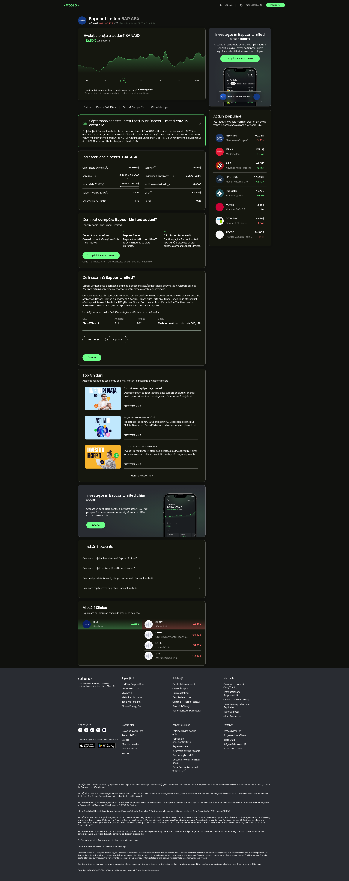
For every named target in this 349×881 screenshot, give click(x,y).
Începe (92, 357)
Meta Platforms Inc (132, 697)
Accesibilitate (129, 748)
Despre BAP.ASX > (106, 107)
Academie (146, 261)
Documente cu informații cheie (186, 761)
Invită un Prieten (232, 731)
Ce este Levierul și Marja (236, 699)
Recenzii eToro (129, 735)
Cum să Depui (180, 688)
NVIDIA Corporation (133, 684)
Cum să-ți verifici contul (186, 701)
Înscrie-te (275, 5)
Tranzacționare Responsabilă (231, 694)
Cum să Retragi (180, 693)
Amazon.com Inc (131, 688)
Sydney (117, 339)
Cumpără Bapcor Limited (240, 58)
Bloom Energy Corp (132, 706)
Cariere (125, 740)
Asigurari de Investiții (234, 744)
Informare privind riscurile (186, 751)
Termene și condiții (182, 755)
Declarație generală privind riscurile (93, 846)
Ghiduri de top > (160, 107)
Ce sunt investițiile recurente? (140, 446)
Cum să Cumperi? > (134, 107)
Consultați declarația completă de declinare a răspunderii (119, 834)
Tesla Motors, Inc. (131, 701)
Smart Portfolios (232, 748)
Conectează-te (254, 5)
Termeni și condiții (118, 846)
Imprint (126, 753)
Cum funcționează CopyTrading (233, 686)
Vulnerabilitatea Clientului (186, 710)
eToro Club (229, 740)
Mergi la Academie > (142, 475)
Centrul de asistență (183, 684)
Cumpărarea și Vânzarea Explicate (236, 706)
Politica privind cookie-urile (185, 733)
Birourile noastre (130, 744)
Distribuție (94, 339)
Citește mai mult (132, 406)
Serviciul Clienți (180, 706)
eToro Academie (232, 716)
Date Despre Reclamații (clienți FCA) (185, 769)
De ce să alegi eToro (132, 731)
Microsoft (127, 693)
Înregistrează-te (91, 90)
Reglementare (180, 746)
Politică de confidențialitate (181, 740)
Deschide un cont (182, 697)
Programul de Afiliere (234, 735)
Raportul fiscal (231, 711)
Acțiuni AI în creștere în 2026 (139, 417)
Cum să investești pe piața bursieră (143, 388)
